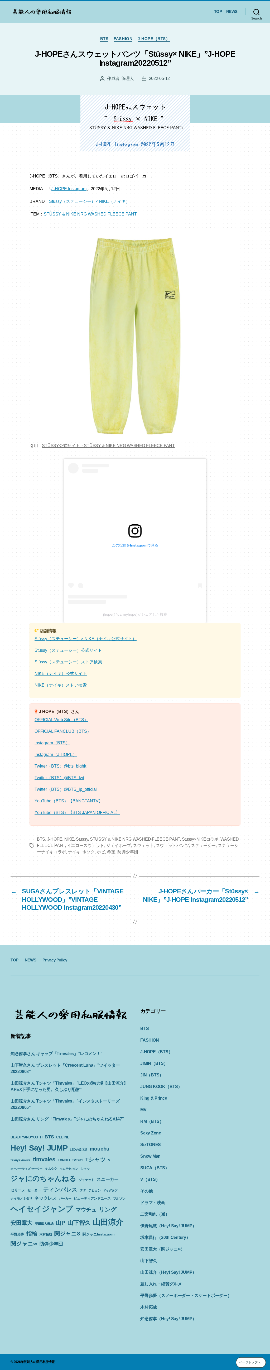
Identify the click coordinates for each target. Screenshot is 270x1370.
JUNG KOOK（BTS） (161, 1086)
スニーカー (108, 1179)
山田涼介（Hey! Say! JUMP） (168, 1272)
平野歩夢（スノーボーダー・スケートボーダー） (186, 1295)
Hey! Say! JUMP (39, 1147)
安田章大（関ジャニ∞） (162, 1249)
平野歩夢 (17, 1234)
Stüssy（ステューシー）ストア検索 (68, 662)
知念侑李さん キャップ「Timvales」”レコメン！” (57, 1053)
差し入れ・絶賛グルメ (161, 1284)
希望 (111, 852)
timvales (44, 1159)
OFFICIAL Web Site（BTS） (61, 719)
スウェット (143, 845)
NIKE (69, 839)
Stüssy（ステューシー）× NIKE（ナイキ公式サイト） (86, 638)
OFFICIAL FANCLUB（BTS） (63, 731)
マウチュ (86, 1210)
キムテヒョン (69, 1169)
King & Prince (153, 1098)
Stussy (82, 839)
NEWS (232, 11)
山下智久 (79, 1222)
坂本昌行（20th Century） (165, 1237)
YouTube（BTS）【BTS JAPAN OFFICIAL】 (77, 812)
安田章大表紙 (44, 1223)
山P (60, 1222)
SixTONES (150, 1144)
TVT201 (77, 1160)
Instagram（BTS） (52, 743)
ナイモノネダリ (21, 1198)
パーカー (65, 1198)
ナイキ (74, 852)
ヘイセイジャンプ (42, 1208)
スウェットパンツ (172, 845)
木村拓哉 (46, 1234)
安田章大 (21, 1223)
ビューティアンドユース (92, 1198)
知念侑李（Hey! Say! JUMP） (168, 1318)
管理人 (128, 78)
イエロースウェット (85, 845)
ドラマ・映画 (152, 1202)
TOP (218, 11)
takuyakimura (21, 1160)
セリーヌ (18, 1190)
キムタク (51, 1168)
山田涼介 (108, 1222)
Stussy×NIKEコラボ (200, 839)
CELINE (62, 1137)
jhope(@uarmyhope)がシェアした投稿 (135, 614)
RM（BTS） (151, 1121)
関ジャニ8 (67, 1233)
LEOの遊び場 (78, 1149)
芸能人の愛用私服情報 (39, 1362)
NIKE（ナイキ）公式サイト (61, 673)
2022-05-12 (159, 78)
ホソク (88, 852)
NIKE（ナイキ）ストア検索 (61, 685)
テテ (83, 1190)
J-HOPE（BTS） (154, 38)
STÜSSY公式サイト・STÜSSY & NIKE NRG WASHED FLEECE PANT (108, 445)
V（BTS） (150, 1179)
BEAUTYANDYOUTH (26, 1137)
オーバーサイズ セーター (26, 1168)
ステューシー (203, 845)
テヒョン (94, 1190)
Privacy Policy (54, 960)
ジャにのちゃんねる (43, 1178)
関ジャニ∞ (24, 1243)
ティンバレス (60, 1189)
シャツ (85, 1169)
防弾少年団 (127, 852)
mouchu (100, 1149)
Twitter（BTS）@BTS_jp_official (66, 789)
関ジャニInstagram (98, 1234)
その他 (146, 1191)
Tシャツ (95, 1159)
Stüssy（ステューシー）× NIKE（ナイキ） (89, 201)
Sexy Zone (150, 1133)
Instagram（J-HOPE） (56, 754)
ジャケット (86, 1179)
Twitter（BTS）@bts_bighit (60, 766)
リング (108, 1209)
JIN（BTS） (151, 1075)
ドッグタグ (110, 1190)
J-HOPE (54, 839)
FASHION (123, 38)
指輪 (31, 1233)
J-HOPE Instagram (68, 188)
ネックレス (46, 1198)
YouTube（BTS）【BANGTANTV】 (69, 801)
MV (143, 1110)
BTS (104, 38)
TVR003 (64, 1160)
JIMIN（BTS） (154, 1063)
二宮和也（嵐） (154, 1214)
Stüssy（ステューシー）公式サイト (68, 650)
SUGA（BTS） (154, 1168)
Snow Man (150, 1156)
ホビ (101, 852)
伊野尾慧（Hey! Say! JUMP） (168, 1226)
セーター (34, 1190)
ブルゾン (119, 1198)
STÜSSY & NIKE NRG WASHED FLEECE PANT (90, 214)
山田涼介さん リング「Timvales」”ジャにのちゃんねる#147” (67, 1119)
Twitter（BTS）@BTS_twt (59, 777)
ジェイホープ (118, 845)
